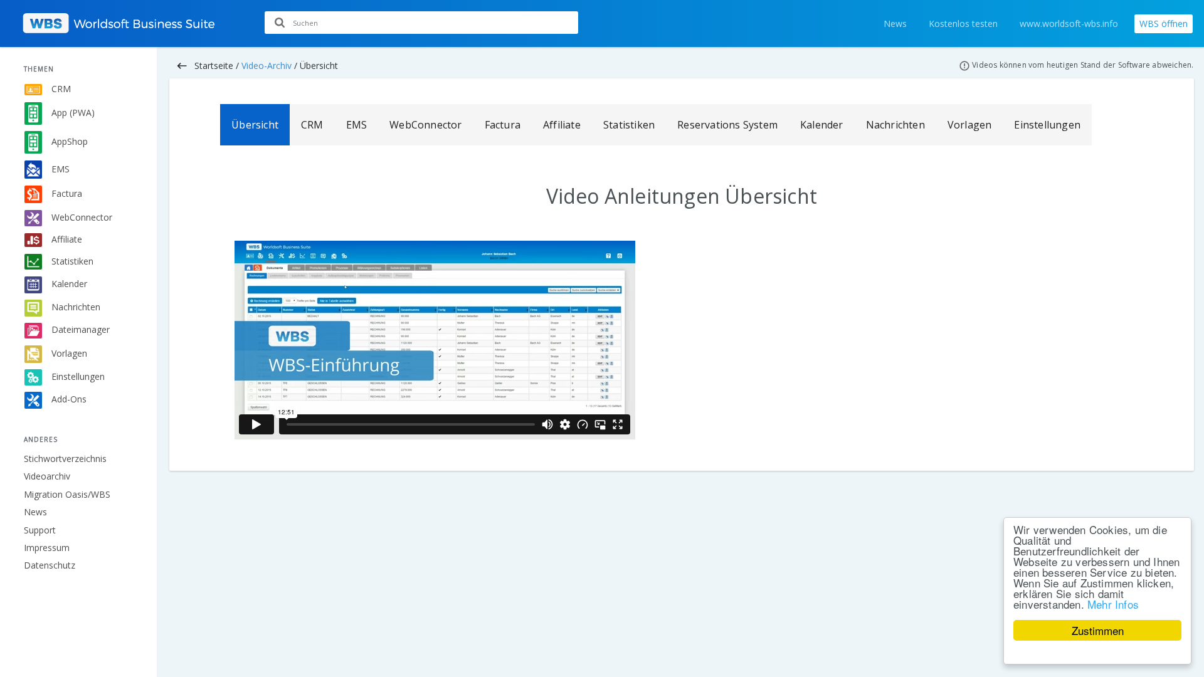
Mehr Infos (1113, 604)
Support (40, 530)
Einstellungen (77, 376)
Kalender (68, 284)
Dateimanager (79, 329)
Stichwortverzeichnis (65, 458)
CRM (60, 89)
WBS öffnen (1163, 23)
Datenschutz (49, 565)
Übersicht (254, 125)
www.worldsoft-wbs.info (1069, 23)
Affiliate (65, 239)
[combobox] (421, 22)
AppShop (68, 141)
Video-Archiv (266, 65)
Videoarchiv (47, 476)
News (895, 23)
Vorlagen (68, 353)
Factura (65, 193)
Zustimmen (1098, 630)
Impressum (47, 548)
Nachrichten (74, 307)
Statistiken (71, 260)
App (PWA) (72, 112)
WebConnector (80, 217)
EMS (59, 168)
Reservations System (727, 125)
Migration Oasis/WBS (67, 494)
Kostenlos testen (963, 23)
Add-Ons (68, 399)
